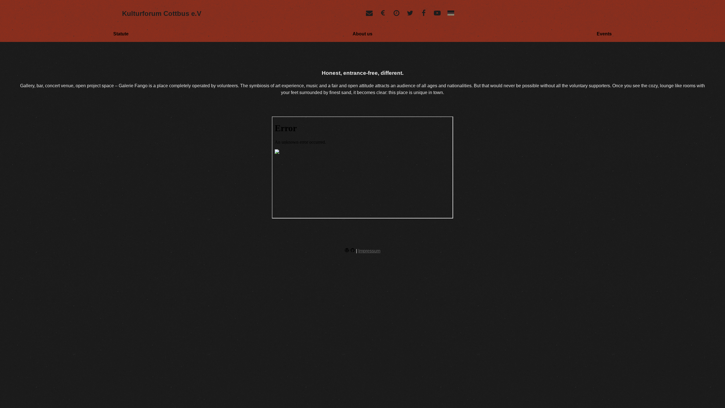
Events (604, 33)
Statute (121, 33)
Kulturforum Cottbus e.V (161, 13)
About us (362, 33)
